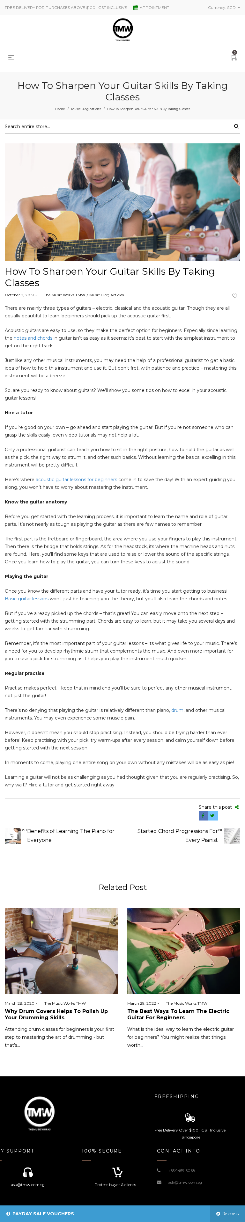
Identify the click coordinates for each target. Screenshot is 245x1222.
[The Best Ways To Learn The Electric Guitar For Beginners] (183, 951)
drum (177, 710)
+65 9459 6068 (181, 1170)
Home (60, 109)
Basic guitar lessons (26, 599)
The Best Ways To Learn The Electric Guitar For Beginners (178, 1014)
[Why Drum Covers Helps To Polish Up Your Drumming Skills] (61, 951)
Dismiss (230, 1214)
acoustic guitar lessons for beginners (76, 479)
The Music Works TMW (62, 295)
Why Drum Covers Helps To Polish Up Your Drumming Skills (56, 1014)
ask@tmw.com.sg (185, 1182)
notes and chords (33, 338)
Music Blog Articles (86, 109)
